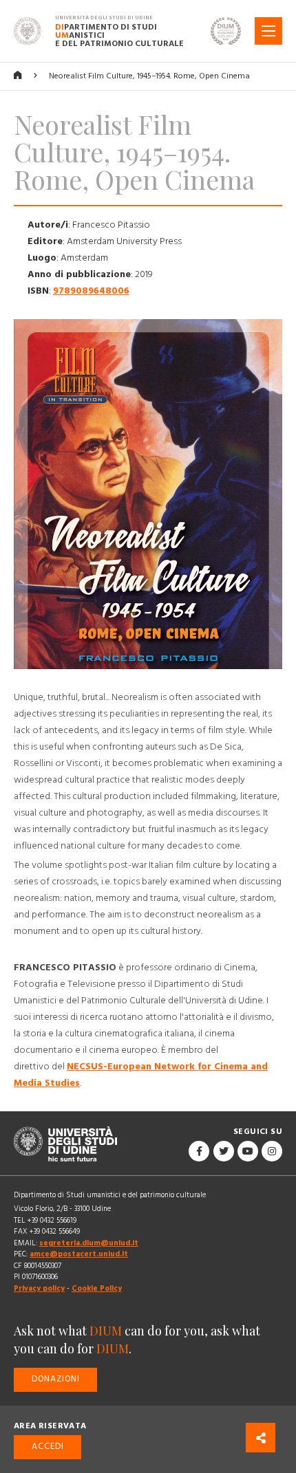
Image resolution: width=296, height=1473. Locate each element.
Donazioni (56, 1379)
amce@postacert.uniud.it (79, 1254)
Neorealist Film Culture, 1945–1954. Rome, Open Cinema (149, 76)
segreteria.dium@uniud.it (88, 1243)
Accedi (48, 1446)
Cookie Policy (97, 1288)
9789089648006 (91, 291)
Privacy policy (39, 1288)
